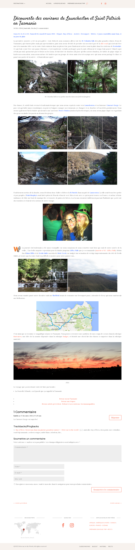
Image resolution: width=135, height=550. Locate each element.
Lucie (16, 416)
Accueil (48, 3)
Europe (92, 525)
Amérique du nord (102, 522)
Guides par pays (84, 546)
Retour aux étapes (68, 401)
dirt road (104, 44)
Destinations (18, 3)
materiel (103, 546)
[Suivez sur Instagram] (105, 3)
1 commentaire (43, 28)
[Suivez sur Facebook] (101, 3)
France (98, 525)
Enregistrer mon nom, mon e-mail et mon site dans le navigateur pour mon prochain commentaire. (54, 484)
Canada (113, 522)
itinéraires (18, 336)
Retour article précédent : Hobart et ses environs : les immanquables (68, 404)
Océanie (105, 525)
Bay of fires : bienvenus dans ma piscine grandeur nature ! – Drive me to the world (47, 430)
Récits (110, 529)
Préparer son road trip (76, 3)
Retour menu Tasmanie (68, 399)
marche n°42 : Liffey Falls (105, 250)
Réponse (115, 417)
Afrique (92, 522)
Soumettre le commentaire (106, 489)
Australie (27, 28)
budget (65, 336)
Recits (33, 28)
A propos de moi (59, 3)
